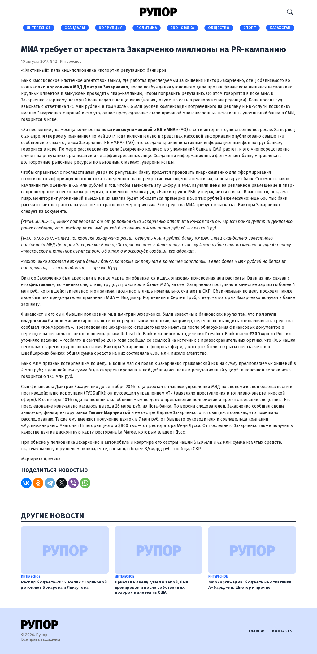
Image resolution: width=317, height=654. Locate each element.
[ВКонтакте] (26, 483)
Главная (257, 631)
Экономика (182, 28)
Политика (146, 28)
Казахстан (280, 28)
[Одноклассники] (38, 483)
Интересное (39, 28)
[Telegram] (50, 483)
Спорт (249, 28)
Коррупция (111, 28)
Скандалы (74, 28)
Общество (219, 28)
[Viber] (73, 483)
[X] (61, 483)
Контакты (282, 631)
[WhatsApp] (85, 483)
